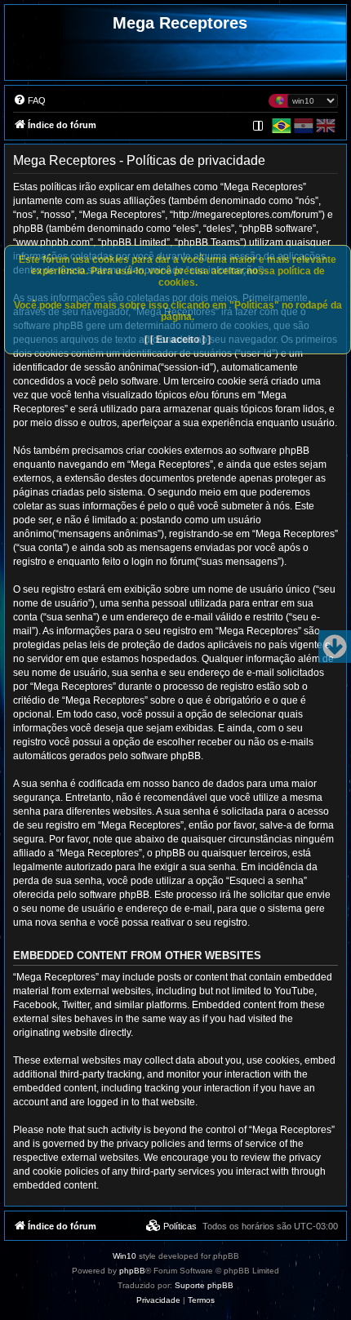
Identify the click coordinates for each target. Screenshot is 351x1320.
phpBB (132, 1270)
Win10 (124, 1255)
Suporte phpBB (204, 1285)
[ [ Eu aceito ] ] (177, 339)
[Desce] (334, 646)
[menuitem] (29, 100)
